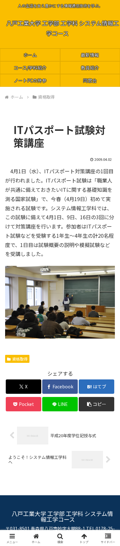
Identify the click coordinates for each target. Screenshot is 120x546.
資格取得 (20, 359)
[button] (96, 404)
